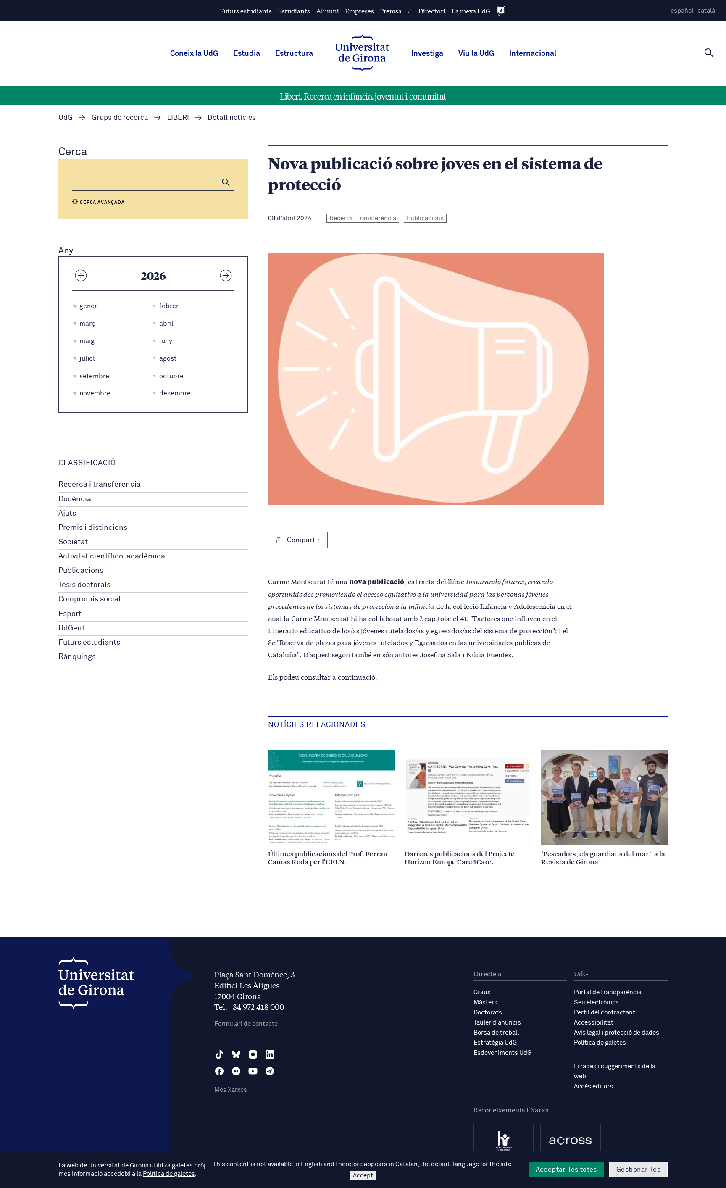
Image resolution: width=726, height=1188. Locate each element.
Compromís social (89, 599)
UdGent (71, 628)
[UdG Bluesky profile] (236, 1054)
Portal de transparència (608, 992)
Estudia (246, 54)
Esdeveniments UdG (502, 1053)
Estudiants (294, 11)
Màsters (485, 1002)
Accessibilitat (593, 1022)
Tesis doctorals (84, 585)
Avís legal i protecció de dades (616, 1033)
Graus (482, 992)
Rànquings (77, 657)
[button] (226, 182)
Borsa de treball (496, 1033)
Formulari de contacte (246, 1024)
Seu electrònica (596, 1002)
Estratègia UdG (495, 1043)
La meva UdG (471, 11)
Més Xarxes (230, 1090)
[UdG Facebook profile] (219, 1071)
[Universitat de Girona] (96, 985)
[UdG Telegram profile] (270, 1071)
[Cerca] (709, 53)
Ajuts (67, 513)
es (682, 11)
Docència (74, 499)
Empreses (359, 11)
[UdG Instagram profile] (253, 1054)
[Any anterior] (80, 275)
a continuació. (354, 676)
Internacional (532, 54)
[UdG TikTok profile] (219, 1054)
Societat (73, 542)
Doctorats (487, 1012)
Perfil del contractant (604, 1012)
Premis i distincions (92, 528)
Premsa (391, 11)
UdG (65, 117)
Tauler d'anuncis (497, 1022)
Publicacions (80, 570)
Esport (70, 614)
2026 (153, 275)
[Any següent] (225, 275)
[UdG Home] (362, 53)
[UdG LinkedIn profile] (270, 1054)
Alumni (327, 11)
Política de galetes (600, 1043)
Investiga (427, 54)
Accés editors (593, 1086)
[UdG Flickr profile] (236, 1071)
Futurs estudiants (246, 11)
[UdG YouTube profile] (253, 1071)
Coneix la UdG (194, 54)
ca (706, 11)
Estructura (294, 54)
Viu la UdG (476, 54)
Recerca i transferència (99, 484)
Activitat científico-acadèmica (111, 556)
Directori (431, 11)
